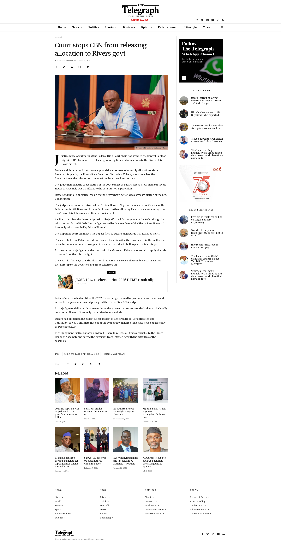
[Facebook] (197, 20)
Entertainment (168, 27)
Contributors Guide (155, 509)
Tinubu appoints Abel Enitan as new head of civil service (207, 140)
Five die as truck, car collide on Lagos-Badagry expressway (206, 220)
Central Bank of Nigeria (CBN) (82, 354)
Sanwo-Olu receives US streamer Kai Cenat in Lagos (95, 460)
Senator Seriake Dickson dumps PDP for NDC (95, 411)
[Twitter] (202, 20)
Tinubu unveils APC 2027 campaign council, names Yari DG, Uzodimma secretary (205, 260)
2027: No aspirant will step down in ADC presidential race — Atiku (67, 413)
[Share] (56, 67)
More (206, 27)
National (58, 37)
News (75, 27)
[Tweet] (64, 67)
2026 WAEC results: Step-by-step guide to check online (207, 127)
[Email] (79, 67)
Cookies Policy (198, 505)
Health (103, 513)
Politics (93, 27)
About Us (150, 497)
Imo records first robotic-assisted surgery (205, 246)
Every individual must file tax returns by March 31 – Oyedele (125, 460)
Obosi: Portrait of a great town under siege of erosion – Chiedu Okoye (206, 101)
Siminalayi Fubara (115, 354)
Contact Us (151, 501)
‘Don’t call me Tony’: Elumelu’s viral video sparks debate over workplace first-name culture (207, 154)
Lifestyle (190, 27)
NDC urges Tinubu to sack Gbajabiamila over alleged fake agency (154, 462)
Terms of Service (199, 497)
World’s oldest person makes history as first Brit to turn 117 (207, 233)
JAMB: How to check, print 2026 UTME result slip (115, 280)
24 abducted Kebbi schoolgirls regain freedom (123, 411)
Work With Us (152, 505)
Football (104, 505)
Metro (103, 509)
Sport (58, 509)
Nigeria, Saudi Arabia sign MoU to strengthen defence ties (154, 413)
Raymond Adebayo (65, 60)
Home (62, 27)
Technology (106, 518)
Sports (109, 27)
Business (129, 27)
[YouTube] (213, 20)
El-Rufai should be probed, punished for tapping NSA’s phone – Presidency (66, 462)
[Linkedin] (218, 20)
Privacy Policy (197, 501)
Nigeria (59, 497)
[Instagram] (207, 20)
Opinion (146, 27)
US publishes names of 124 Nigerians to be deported (205, 113)
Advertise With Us (154, 513)
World (58, 501)
